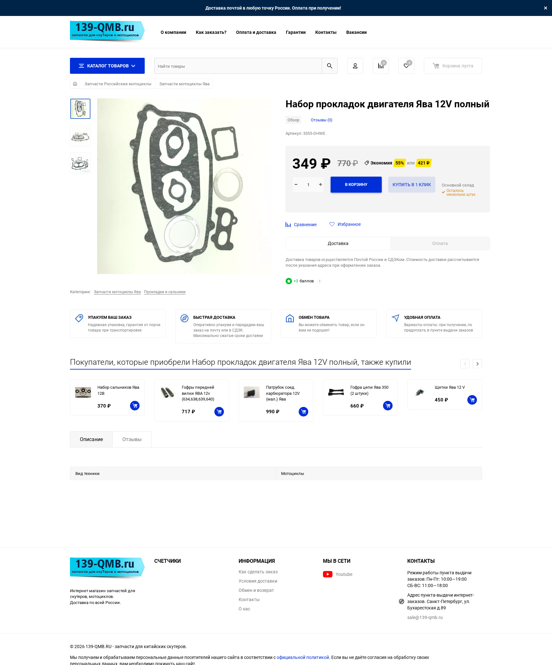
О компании (173, 32)
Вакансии (356, 32)
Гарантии (296, 32)
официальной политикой (303, 657)
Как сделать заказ (258, 571)
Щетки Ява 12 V (450, 387)
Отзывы (132, 439)
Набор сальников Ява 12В (118, 390)
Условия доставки (258, 581)
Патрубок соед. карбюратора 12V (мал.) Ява (283, 393)
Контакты (326, 32)
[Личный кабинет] (355, 66)
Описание (91, 439)
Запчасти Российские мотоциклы (118, 84)
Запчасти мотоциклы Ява (184, 84)
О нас (244, 609)
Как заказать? (211, 32)
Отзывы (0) (322, 120)
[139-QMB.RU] (107, 569)
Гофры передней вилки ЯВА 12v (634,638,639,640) (198, 393)
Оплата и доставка (256, 32)
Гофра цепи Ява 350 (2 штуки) (369, 390)
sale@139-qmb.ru (425, 617)
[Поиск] (330, 66)
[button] (477, 363)
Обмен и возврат (256, 590)
